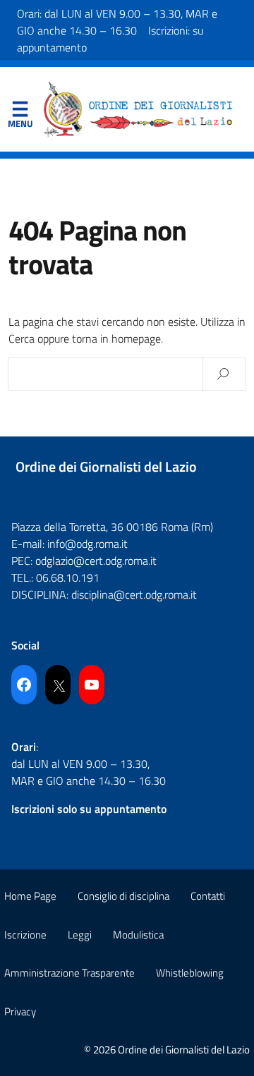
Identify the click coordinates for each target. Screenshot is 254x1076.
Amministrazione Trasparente (69, 973)
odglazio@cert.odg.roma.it (96, 560)
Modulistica (138, 935)
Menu (19, 112)
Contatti (207, 896)
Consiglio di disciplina (123, 896)
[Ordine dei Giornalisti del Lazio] (138, 107)
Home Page (30, 896)
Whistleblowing (190, 973)
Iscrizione (25, 935)
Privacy (20, 1011)
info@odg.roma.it (87, 543)
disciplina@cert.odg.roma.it (134, 594)
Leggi (80, 935)
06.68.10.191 (67, 577)
